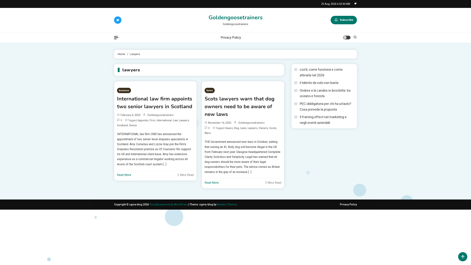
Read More (124, 175)
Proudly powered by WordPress (168, 204)
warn (208, 133)
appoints (143, 120)
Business (124, 90)
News (209, 90)
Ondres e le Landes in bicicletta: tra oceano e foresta (325, 93)
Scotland (122, 125)
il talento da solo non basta (319, 83)
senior (133, 125)
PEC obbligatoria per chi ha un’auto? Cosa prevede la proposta (325, 106)
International (164, 120)
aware (229, 128)
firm (152, 120)
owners (263, 128)
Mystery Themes (227, 204)
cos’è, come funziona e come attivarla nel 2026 (321, 72)
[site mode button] (346, 37)
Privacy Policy (231, 37)
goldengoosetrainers (160, 115)
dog (236, 128)
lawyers (184, 120)
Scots (272, 128)
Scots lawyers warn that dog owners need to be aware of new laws (240, 106)
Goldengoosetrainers (235, 17)
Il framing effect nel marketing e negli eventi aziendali (323, 120)
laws (243, 128)
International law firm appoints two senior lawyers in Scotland (154, 102)
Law (175, 120)
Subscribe (346, 20)
